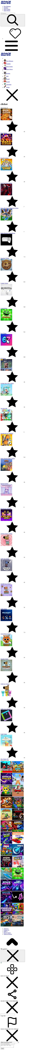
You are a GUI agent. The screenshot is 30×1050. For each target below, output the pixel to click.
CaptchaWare (4, 308)
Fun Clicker (3, 333)
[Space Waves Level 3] (6, 902)
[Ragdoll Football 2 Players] (18, 831)
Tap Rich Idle (4, 408)
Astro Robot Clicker (5, 634)
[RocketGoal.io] (6, 926)
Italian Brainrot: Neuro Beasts (8, 233)
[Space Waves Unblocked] (6, 784)
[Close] (13, 956)
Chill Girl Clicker (5, 558)
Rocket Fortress (4, 483)
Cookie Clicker (4, 283)
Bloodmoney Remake (6, 508)
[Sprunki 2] (6, 796)
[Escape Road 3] (18, 926)
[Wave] (18, 855)
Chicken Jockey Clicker (6, 533)
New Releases (7, 6)
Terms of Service (8, 934)
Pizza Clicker (4, 133)
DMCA (5, 931)
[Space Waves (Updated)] (6, 890)
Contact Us (6, 930)
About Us (6, 928)
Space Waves (7, 10)
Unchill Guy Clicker (6, 583)
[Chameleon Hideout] (6, 914)
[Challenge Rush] (6, 843)
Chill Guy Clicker (5, 684)
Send (2, 1048)
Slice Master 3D (4, 759)
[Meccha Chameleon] (6, 831)
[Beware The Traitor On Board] (6, 867)
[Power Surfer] (6, 819)
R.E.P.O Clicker (4, 158)
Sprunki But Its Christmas (7, 433)
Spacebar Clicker (5, 258)
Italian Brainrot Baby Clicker (8, 458)
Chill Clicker (4, 608)
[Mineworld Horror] (18, 819)
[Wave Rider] (6, 878)
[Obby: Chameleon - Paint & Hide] (18, 914)
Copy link (3, 1016)
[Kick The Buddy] (6, 807)
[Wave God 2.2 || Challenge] (18, 902)
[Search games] (13, 20)
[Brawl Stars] (18, 796)
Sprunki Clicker (4, 659)
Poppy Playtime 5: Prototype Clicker (9, 208)
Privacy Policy (7, 932)
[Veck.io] (18, 867)
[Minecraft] (18, 807)
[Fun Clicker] (18, 878)
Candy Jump (4, 734)
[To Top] (12, 947)
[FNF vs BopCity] (6, 855)
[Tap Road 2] (18, 890)
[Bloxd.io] (6, 772)
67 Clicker (3, 358)
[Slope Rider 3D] (18, 784)
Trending (6, 7)
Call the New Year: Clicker (7, 383)
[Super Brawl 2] (18, 772)
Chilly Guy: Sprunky (6, 709)
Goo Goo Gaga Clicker (6, 183)
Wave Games (7, 9)
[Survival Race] (18, 843)
